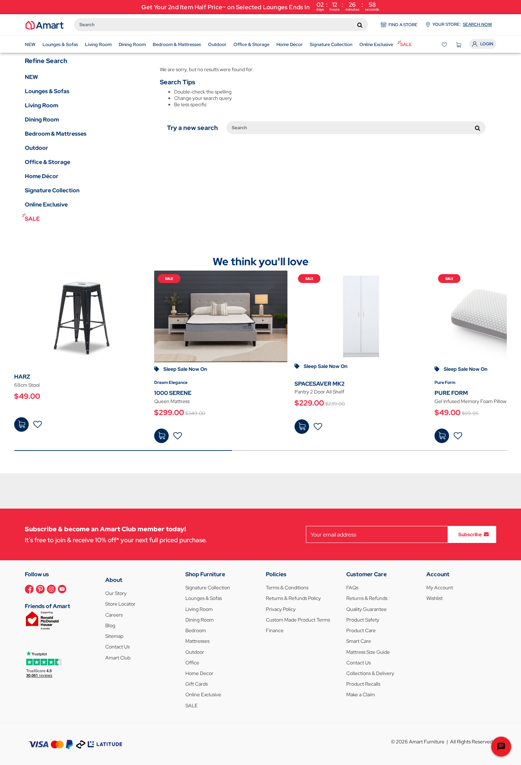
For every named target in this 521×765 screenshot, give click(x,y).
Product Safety (362, 620)
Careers (114, 615)
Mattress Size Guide (368, 652)
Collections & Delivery (370, 673)
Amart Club (117, 657)
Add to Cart (161, 436)
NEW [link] (31, 77)
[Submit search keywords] (360, 25)
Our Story (116, 593)
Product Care (361, 630)
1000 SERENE (172, 393)
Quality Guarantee (366, 609)
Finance (275, 630)
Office (192, 662)
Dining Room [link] (42, 119)
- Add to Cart (21, 424)
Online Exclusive (203, 694)
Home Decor (199, 673)
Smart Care (358, 641)
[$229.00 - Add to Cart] (301, 426)
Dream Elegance (170, 382)
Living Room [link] (41, 105)
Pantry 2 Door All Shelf (319, 392)
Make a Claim (360, 694)
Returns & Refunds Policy (293, 598)
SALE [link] (32, 218)
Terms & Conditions (287, 587)
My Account (439, 587)
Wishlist (434, 598)
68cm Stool (27, 385)
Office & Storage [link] (47, 162)
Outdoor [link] (36, 148)
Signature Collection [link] (52, 190)
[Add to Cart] (161, 436)
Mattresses (197, 641)
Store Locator (120, 604)
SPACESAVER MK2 (319, 383)
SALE (191, 705)
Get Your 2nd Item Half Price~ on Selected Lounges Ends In (260, 6)
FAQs (352, 587)
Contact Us (117, 647)
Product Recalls (363, 684)
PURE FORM (451, 393)
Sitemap (114, 636)
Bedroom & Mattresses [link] (55, 133)
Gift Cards (196, 684)
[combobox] (221, 24)
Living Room (199, 609)
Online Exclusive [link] (46, 204)
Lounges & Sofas (203, 598)
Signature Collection (207, 587)
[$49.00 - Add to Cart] (21, 424)
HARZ (22, 376)
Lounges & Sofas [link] (47, 91)
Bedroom (195, 630)
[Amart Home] (44, 24)
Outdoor (194, 652)
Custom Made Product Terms (298, 620)
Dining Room (199, 620)
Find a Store (403, 25)
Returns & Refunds (366, 598)
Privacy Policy (281, 609)
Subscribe (470, 534)
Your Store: (462, 24)
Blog (110, 625)
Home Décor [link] (41, 176)
